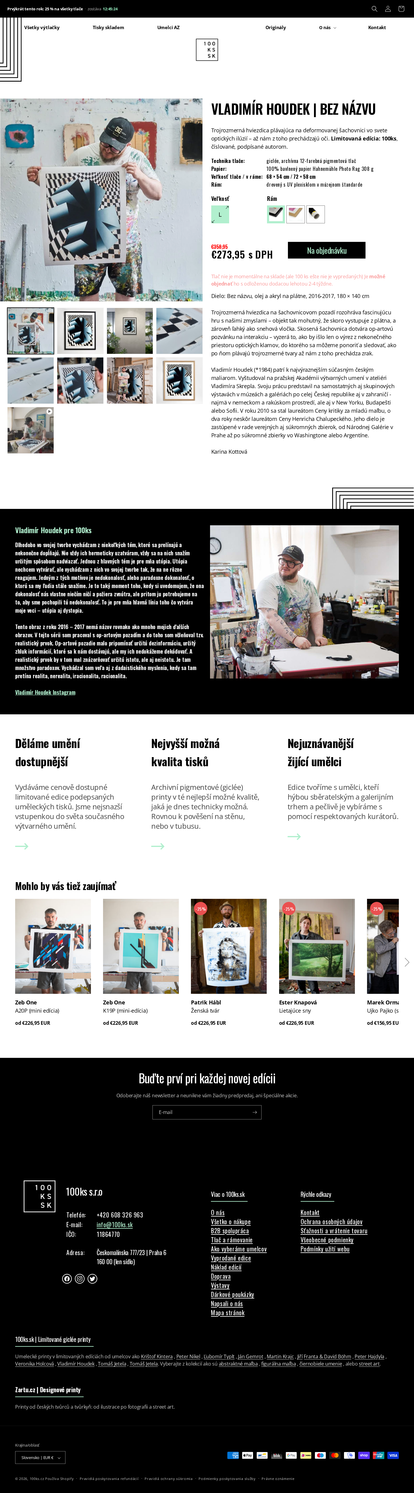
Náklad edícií (226, 1266)
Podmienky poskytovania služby (227, 1478)
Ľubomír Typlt (219, 1356)
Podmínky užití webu (325, 1248)
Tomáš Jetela (112, 1363)
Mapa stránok (227, 1312)
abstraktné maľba (238, 1363)
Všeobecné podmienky (327, 1239)
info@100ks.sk (115, 1224)
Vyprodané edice (231, 1257)
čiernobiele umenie (320, 1363)
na (266, 276)
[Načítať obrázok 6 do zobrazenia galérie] (80, 380)
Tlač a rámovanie (232, 1239)
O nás (218, 1212)
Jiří (300, 1356)
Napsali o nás (227, 1303)
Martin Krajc (280, 1356)
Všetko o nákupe (231, 1221)
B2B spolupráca (230, 1230)
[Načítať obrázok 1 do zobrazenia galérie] (30, 331)
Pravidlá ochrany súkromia (169, 1478)
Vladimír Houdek (75, 1363)
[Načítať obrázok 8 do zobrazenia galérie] (179, 380)
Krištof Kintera (157, 1356)
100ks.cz (37, 1479)
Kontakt (310, 1212)
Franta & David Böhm (327, 1356)
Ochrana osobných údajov (332, 1221)
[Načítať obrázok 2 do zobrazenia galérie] (80, 331)
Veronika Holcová (34, 1363)
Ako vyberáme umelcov (239, 1248)
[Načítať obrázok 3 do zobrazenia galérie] (130, 331)
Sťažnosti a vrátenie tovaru (334, 1230)
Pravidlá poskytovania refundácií (109, 1478)
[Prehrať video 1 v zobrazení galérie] (30, 430)
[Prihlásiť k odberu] (254, 1112)
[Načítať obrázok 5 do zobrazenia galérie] (30, 380)
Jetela (152, 1363)
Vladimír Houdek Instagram (45, 692)
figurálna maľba (278, 1363)
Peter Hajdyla (369, 1356)
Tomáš (137, 1363)
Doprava (221, 1276)
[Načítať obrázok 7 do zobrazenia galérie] (130, 380)
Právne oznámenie (278, 1478)
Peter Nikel (188, 1356)
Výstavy (220, 1285)
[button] (374, 8)
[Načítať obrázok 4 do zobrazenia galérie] (179, 331)
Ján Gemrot (250, 1356)
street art (369, 1363)
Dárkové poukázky (232, 1294)
